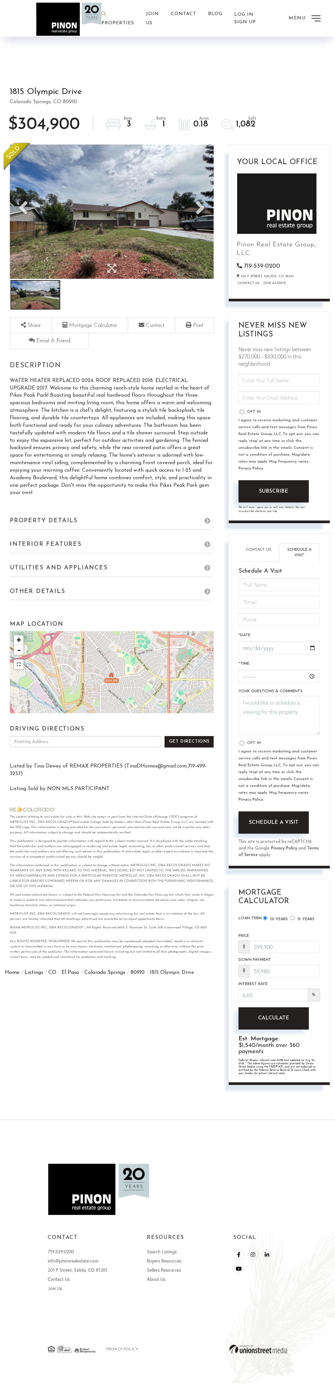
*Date (244, 635)
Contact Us (248, 283)
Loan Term (250, 918)
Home (12, 972)
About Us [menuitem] (156, 1279)
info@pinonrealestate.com (73, 1261)
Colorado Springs (104, 972)
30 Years (278, 919)
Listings (34, 972)
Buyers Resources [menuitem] (164, 1261)
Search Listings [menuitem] (162, 1251)
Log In (244, 14)
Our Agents (274, 283)
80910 (138, 972)
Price (243, 936)
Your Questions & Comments (270, 691)
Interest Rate (253, 984)
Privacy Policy (250, 468)
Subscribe (273, 491)
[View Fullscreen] (19, 664)
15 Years (305, 919)
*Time (243, 664)
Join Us (55, 1288)
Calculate (273, 1018)
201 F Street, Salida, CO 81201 (77, 1270)
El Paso (70, 972)
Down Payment (254, 960)
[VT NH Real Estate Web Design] (258, 1349)
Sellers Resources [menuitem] (164, 1270)
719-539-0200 (262, 266)
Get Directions (189, 741)
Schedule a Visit (299, 552)
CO (52, 972)
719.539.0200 (61, 1251)
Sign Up (245, 22)
